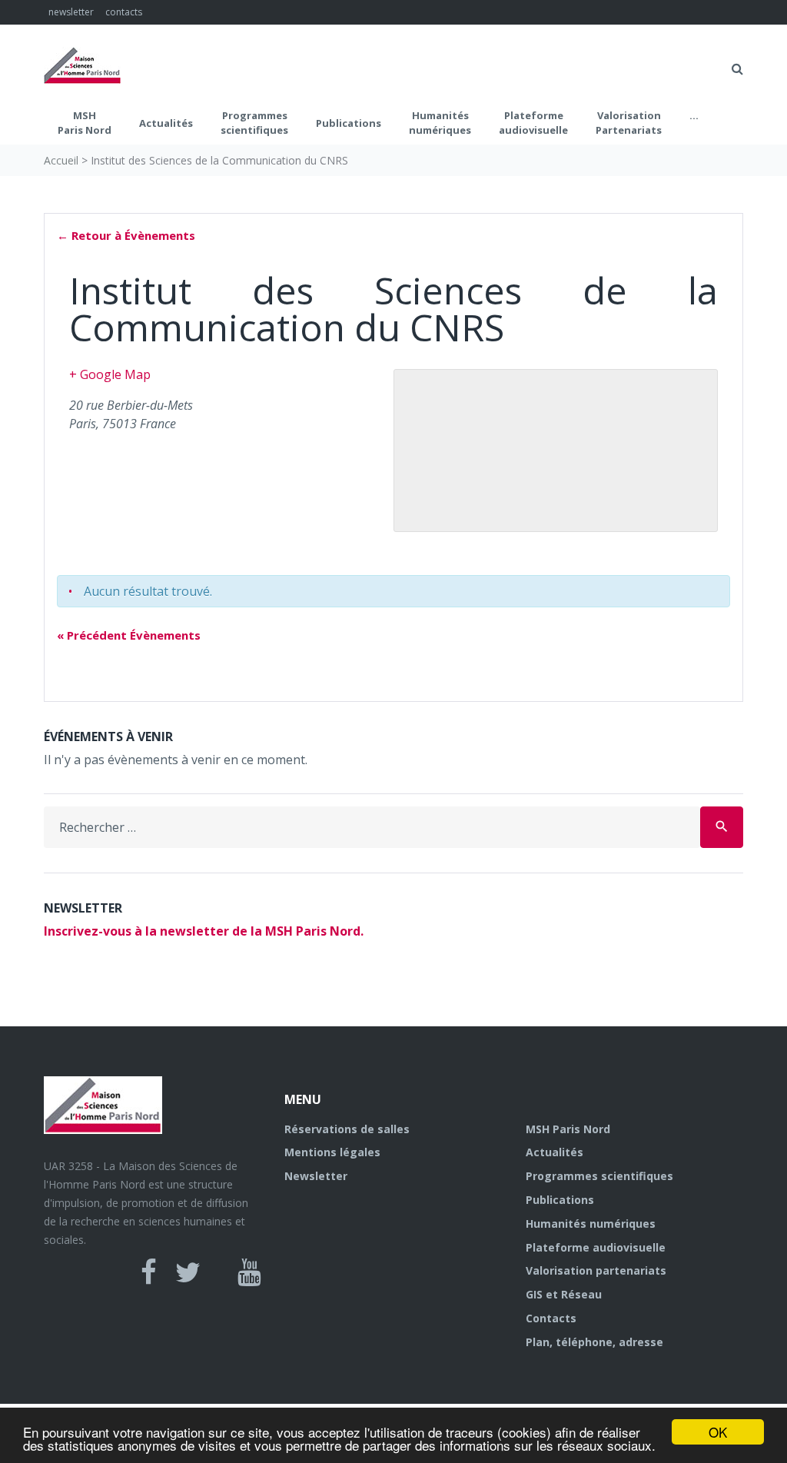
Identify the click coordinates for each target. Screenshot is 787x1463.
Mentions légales (332, 1152)
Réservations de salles (347, 1129)
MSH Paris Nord (84, 123)
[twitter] (188, 1272)
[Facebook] (149, 1272)
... (694, 115)
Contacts (551, 1318)
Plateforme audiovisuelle (596, 1247)
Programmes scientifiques (254, 123)
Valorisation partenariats (596, 1270)
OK (718, 1431)
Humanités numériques (440, 123)
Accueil (61, 160)
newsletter (71, 11)
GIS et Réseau (564, 1294)
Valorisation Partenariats (629, 123)
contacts (123, 11)
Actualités (166, 123)
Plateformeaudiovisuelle (533, 123)
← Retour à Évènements (126, 235)
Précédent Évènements (129, 635)
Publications (348, 123)
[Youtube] (249, 1272)
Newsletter (315, 1176)
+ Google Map (110, 374)
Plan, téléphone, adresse (594, 1342)
